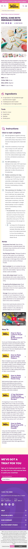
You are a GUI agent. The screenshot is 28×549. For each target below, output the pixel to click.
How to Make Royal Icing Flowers (16, 356)
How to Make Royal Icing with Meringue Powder (17, 426)
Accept (12, 546)
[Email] (10, 23)
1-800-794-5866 (6, 492)
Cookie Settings (5, 546)
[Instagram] (9, 504)
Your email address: (7, 476)
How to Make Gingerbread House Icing (16, 377)
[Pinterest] (8, 23)
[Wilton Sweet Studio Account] (5, 6)
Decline (20, 546)
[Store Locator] (26, 6)
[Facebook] (6, 23)
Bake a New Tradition (20, 1)
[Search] (23, 6)
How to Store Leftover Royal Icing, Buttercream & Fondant (16, 336)
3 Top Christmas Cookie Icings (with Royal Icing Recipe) (17, 397)
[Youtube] (13, 504)
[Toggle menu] (2, 6)
